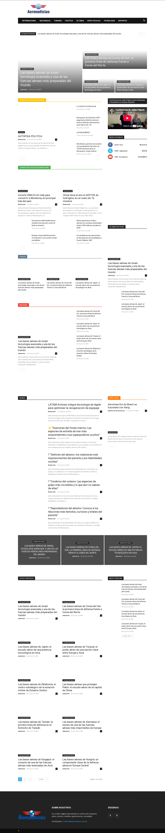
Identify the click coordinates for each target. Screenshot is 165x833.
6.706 (41, 779)
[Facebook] (110, 815)
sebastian (21, 353)
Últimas (80, 20)
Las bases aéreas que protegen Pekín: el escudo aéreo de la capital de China (82, 687)
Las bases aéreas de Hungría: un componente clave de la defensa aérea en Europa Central (80, 762)
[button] (144, 21)
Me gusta (143, 145)
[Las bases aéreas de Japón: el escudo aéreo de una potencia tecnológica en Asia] (99, 81)
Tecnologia (109, 20)
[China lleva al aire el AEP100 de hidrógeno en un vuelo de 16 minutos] (82, 182)
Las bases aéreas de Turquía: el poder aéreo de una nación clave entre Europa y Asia (89, 338)
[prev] (139, 33)
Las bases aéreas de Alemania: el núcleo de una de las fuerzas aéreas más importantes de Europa (81, 724)
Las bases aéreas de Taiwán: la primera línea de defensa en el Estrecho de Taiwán (35, 724)
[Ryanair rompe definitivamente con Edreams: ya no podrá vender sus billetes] (24, 238)
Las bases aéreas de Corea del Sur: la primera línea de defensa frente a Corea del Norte (73, 34)
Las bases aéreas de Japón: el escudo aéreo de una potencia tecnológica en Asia (88, 285)
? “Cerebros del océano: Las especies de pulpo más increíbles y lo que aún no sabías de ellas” (74, 485)
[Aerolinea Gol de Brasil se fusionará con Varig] (127, 423)
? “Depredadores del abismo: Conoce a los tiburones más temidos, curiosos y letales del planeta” (75, 512)
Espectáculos (93, 20)
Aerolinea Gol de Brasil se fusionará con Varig (122, 406)
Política (69, 20)
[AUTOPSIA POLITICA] (37, 119)
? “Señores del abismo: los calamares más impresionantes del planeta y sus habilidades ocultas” (75, 458)
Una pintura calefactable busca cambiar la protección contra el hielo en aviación (43, 223)
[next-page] (23, 158)
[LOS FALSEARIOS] (69, 135)
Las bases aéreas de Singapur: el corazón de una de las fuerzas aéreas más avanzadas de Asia (36, 762)
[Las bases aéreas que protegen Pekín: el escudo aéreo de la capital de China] (82, 671)
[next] (143, 33)
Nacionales (45, 20)
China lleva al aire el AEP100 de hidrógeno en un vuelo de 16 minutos (80, 198)
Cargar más (127, 636)
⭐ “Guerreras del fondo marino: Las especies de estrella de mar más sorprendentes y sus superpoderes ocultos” (74, 431)
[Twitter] (116, 815)
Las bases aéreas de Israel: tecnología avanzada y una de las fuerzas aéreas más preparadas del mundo (31, 286)
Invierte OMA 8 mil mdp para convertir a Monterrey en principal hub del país (37, 198)
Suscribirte (142, 157)
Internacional (29, 20)
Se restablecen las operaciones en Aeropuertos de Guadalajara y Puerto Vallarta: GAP (89, 237)
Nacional (21, 132)
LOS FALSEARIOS (83, 132)
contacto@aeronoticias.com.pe (75, 821)
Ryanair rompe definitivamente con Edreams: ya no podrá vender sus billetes (44, 237)
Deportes (122, 20)
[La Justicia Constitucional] (69, 109)
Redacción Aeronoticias (116, 411)
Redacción (21, 139)
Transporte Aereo (27, 69)
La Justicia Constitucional (86, 106)
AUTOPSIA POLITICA (30, 136)
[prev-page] (19, 158)
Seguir (144, 151)
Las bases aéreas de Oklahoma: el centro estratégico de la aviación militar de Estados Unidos (37, 687)
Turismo (58, 20)
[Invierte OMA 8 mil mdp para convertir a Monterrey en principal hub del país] (37, 182)
